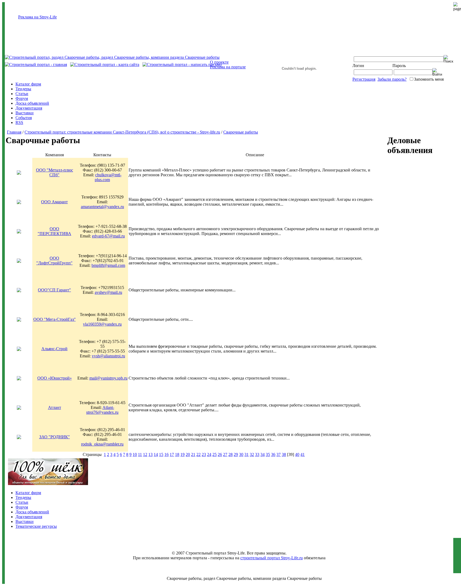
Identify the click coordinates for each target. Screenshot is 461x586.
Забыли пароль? (392, 79)
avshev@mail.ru (108, 292)
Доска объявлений (32, 103)
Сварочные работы (240, 132)
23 (204, 454)
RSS (19, 122)
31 (246, 454)
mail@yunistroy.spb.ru (108, 378)
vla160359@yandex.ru (102, 324)
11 (140, 454)
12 (145, 454)
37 (278, 454)
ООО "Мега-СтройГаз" (54, 319)
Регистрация (363, 79)
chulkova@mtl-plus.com (108, 177)
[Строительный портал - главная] (36, 64)
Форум (21, 98)
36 (273, 454)
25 (214, 454)
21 (193, 454)
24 (209, 454)
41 (302, 454)
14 (156, 454)
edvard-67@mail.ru (108, 236)
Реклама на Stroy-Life (37, 17)
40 (297, 454)
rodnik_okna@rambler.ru (102, 444)
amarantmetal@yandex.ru (102, 206)
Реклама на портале (228, 67)
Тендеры (23, 89)
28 (230, 454)
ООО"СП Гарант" (54, 290)
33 (257, 454)
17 (172, 454)
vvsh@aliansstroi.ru (108, 356)
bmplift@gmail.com (108, 265)
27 (225, 454)
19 (182, 454)
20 (188, 454)
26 (220, 454)
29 (236, 454)
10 (135, 454)
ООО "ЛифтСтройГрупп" (54, 260)
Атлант (54, 407)
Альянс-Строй (54, 348)
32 (252, 454)
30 (241, 454)
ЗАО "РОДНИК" (54, 437)
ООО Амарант (54, 202)
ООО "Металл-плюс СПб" (54, 172)
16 (166, 454)
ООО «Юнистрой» (54, 378)
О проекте (219, 62)
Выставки (24, 113)
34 (262, 454)
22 (198, 454)
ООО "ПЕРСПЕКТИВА (54, 231)
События (23, 117)
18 (177, 454)
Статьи (21, 93)
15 (161, 454)
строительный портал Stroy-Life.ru (271, 558)
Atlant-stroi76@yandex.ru (102, 410)
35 (268, 454)
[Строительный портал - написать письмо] (182, 64)
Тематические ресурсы (36, 526)
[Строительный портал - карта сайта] (104, 64)
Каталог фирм (28, 84)
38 (284, 454)
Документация (28, 108)
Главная (14, 132)
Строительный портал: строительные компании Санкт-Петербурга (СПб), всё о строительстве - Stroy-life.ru (122, 132)
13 (150, 454)
